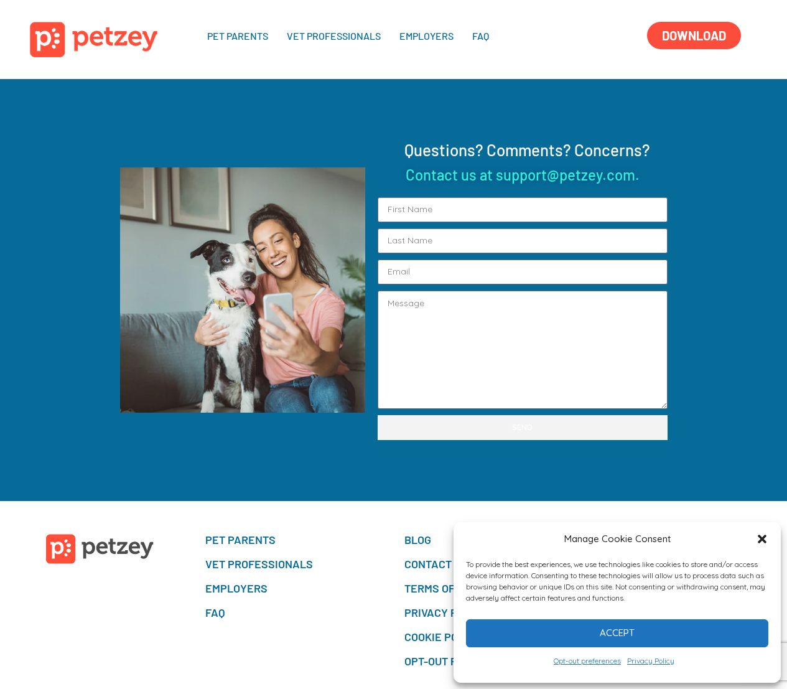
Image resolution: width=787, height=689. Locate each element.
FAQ (480, 36)
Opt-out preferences (587, 660)
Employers (426, 36)
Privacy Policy (650, 660)
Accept (617, 633)
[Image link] (94, 38)
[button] (762, 539)
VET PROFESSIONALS (334, 36)
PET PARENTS (237, 36)
